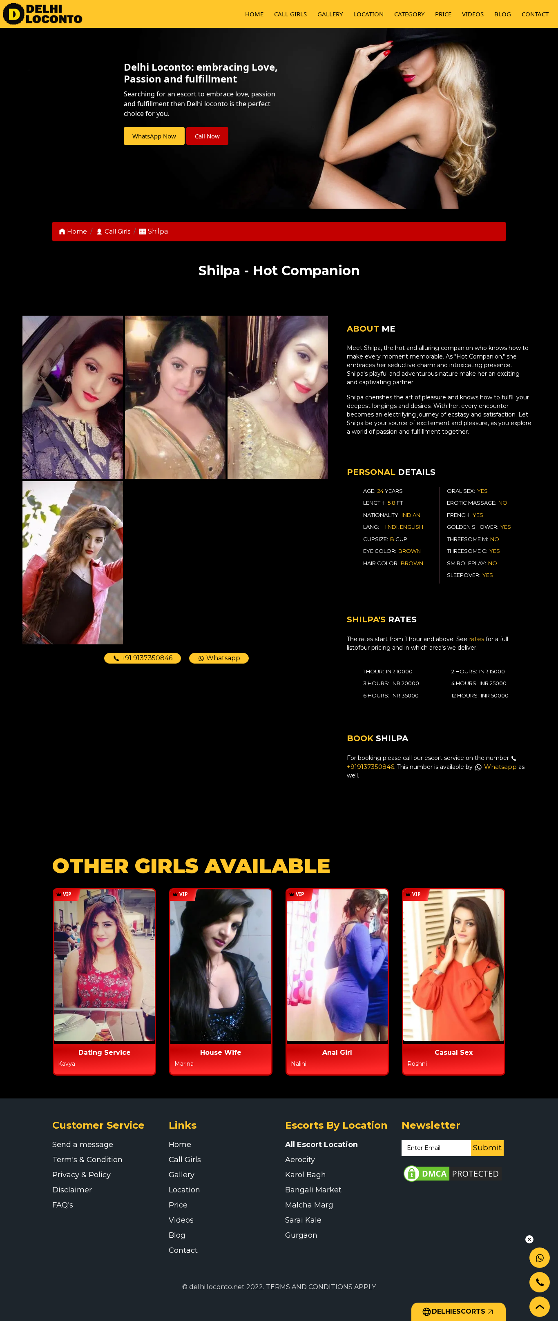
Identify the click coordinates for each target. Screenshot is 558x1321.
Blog (502, 14)
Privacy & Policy (81, 1174)
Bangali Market (313, 1189)
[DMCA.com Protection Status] (453, 1173)
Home (254, 14)
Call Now (207, 136)
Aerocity (300, 1159)
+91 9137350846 (146, 658)
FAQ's (62, 1205)
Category (409, 14)
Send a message (82, 1144)
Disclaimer (72, 1189)
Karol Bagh (305, 1174)
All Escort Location (321, 1144)
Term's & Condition (87, 1159)
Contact (535, 14)
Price (443, 14)
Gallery (330, 14)
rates (476, 639)
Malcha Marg (309, 1205)
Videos (473, 14)
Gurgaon (301, 1235)
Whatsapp (222, 658)
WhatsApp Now (154, 136)
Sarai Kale (303, 1220)
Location (368, 14)
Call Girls (290, 14)
